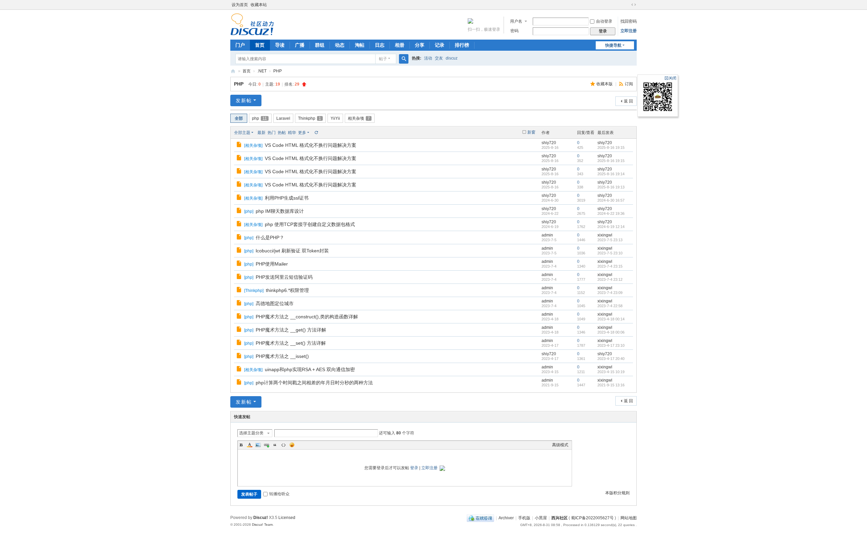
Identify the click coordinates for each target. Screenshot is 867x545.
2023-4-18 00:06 (611, 332)
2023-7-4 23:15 (609, 266)
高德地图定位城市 (275, 303)
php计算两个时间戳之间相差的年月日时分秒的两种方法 (314, 382)
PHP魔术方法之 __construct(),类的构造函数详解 (307, 316)
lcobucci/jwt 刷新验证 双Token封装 (292, 250)
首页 (260, 45)
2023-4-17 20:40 (611, 359)
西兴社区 (559, 518)
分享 (419, 45)
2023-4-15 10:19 (611, 372)
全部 (239, 118)
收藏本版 (605, 84)
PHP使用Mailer (272, 264)
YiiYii (335, 118)
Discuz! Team (262, 524)
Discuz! (260, 517)
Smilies (292, 444)
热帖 (282, 132)
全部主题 (242, 132)
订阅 (629, 84)
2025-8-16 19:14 (611, 174)
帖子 (383, 58)
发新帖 (244, 100)
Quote (275, 444)
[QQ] (480, 518)
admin (547, 235)
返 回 (628, 101)
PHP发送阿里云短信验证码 (284, 277)
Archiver (506, 518)
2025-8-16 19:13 (611, 187)
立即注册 (628, 30)
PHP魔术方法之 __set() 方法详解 (291, 343)
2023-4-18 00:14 (611, 319)
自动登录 (604, 21)
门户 (240, 45)
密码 (514, 30)
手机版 (524, 518)
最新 (261, 132)
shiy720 (549, 142)
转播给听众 (279, 494)
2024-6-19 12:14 (611, 227)
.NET (262, 71)
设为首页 (240, 4)
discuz (452, 58)
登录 (414, 467)
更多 (302, 132)
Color (249, 444)
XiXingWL (233, 71)
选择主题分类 (251, 433)
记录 (439, 45)
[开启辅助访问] (627, 5)
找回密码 (628, 21)
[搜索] (403, 59)
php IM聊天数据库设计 (280, 211)
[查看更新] (316, 132)
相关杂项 (359, 118)
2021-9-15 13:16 (611, 385)
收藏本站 (259, 4)
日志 (379, 45)
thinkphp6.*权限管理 (287, 290)
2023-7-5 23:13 (609, 240)
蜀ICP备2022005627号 (592, 518)
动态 (339, 45)
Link (266, 444)
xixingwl (604, 235)
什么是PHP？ (270, 237)
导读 (279, 45)
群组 (319, 45)
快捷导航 (613, 45)
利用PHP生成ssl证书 (287, 198)
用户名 (516, 21)
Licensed (286, 517)
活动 (428, 58)
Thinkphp (309, 118)
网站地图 (628, 518)
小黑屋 (541, 518)
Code (283, 444)
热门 (272, 132)
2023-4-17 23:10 (611, 345)
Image (258, 444)
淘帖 (359, 45)
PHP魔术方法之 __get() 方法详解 (291, 330)
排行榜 (462, 45)
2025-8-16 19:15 (611, 147)
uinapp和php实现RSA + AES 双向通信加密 (310, 369)
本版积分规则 (617, 493)
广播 (299, 45)
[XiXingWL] (252, 24)
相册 (399, 45)
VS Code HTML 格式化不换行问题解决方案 (310, 145)
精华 (292, 132)
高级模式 (560, 444)
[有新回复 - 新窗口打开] (240, 145)
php (259, 118)
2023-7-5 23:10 (609, 253)
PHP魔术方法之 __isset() (282, 356)
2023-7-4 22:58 (609, 306)
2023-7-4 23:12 (609, 279)
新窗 (531, 132)
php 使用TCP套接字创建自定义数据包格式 (310, 224)
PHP (277, 71)
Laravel (283, 118)
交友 (439, 58)
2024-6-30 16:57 (611, 200)
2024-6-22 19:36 (611, 213)
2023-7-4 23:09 (609, 293)
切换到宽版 (634, 5)
